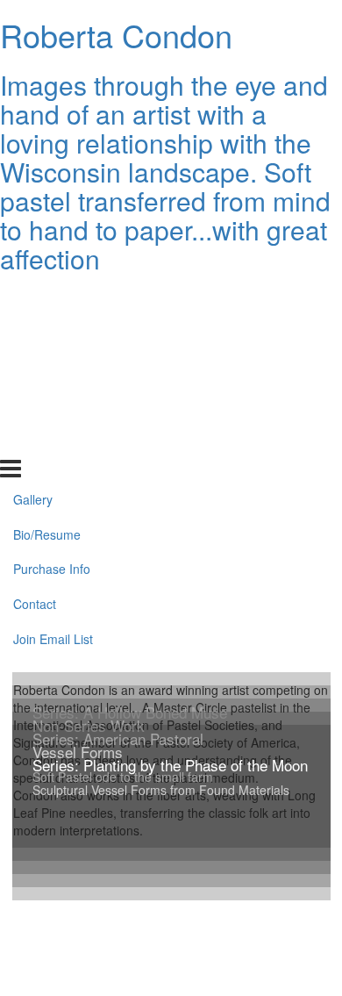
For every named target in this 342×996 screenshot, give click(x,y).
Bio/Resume (47, 334)
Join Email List (53, 439)
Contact (34, 404)
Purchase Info (51, 369)
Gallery (33, 299)
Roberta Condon (116, 34)
